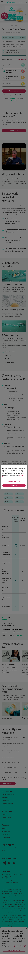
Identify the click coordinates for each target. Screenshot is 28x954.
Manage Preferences (14, 481)
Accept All (14, 485)
